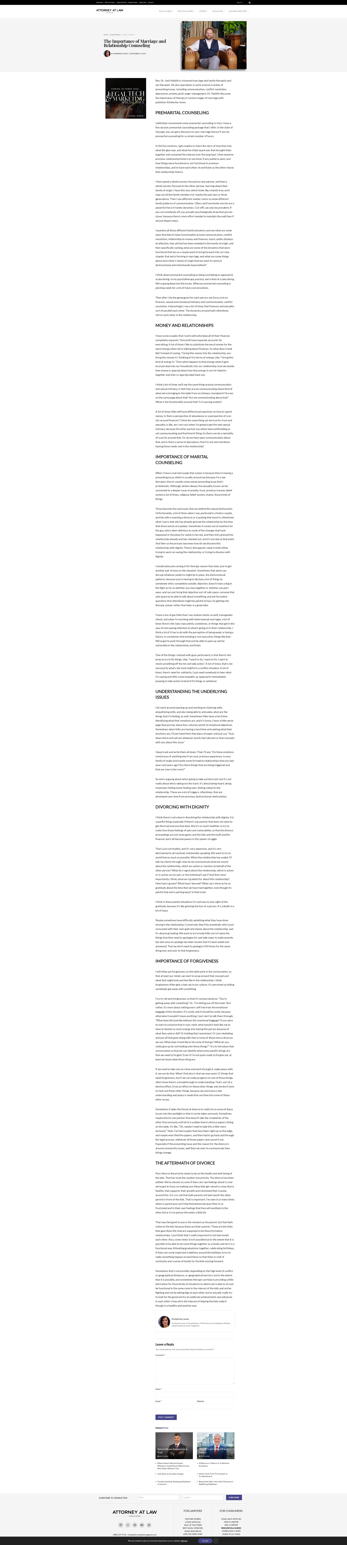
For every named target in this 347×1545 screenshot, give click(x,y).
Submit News (132, 2)
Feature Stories (115, 35)
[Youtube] (142, 1525)
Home (106, 35)
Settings (184, 1541)
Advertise (99, 2)
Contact (150, 2)
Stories (202, 11)
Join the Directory (193, 1534)
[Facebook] (135, 1525)
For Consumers (185, 11)
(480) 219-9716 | (120, 1534)
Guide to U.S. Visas (231, 1534)
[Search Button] (249, 2)
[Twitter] (149, 1525)
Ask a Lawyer (231, 1525)
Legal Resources (192, 1531)
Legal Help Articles (231, 1519)
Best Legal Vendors (193, 1528)
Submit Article (122, 2)
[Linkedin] (120, 1525)
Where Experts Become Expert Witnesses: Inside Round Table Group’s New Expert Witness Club (173, 1466)
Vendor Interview (129, 35)
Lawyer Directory (238, 11)
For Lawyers (165, 11)
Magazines (217, 11)
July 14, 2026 (163, 1456)
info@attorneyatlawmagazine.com (142, 1534)
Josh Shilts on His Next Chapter (170, 1474)
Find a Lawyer (231, 1522)
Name (158, 1389)
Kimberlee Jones (180, 1319)
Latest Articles (192, 1522)
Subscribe (142, 2)
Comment (160, 1355)
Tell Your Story (110, 2)
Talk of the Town (193, 1525)
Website (200, 1401)
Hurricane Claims (231, 1531)
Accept (205, 1541)
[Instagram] (128, 1525)
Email (158, 1401)
